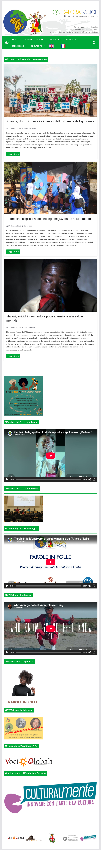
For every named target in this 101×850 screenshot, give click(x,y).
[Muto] (89, 479)
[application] (50, 455)
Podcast (40, 39)
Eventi (28, 39)
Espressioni (18, 46)
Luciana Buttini (29, 328)
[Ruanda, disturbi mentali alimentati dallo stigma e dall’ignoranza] (50, 90)
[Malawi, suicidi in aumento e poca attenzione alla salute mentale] (50, 285)
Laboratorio (55, 39)
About (15, 39)
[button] (19, 40)
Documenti (36, 46)
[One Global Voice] (7, 43)
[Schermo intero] (94, 479)
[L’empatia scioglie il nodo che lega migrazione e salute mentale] (50, 188)
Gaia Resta (28, 226)
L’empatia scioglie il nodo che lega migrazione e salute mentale (49, 219)
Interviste (71, 39)
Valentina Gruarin (30, 128)
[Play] (7, 479)
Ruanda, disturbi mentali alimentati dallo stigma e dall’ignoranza (50, 121)
